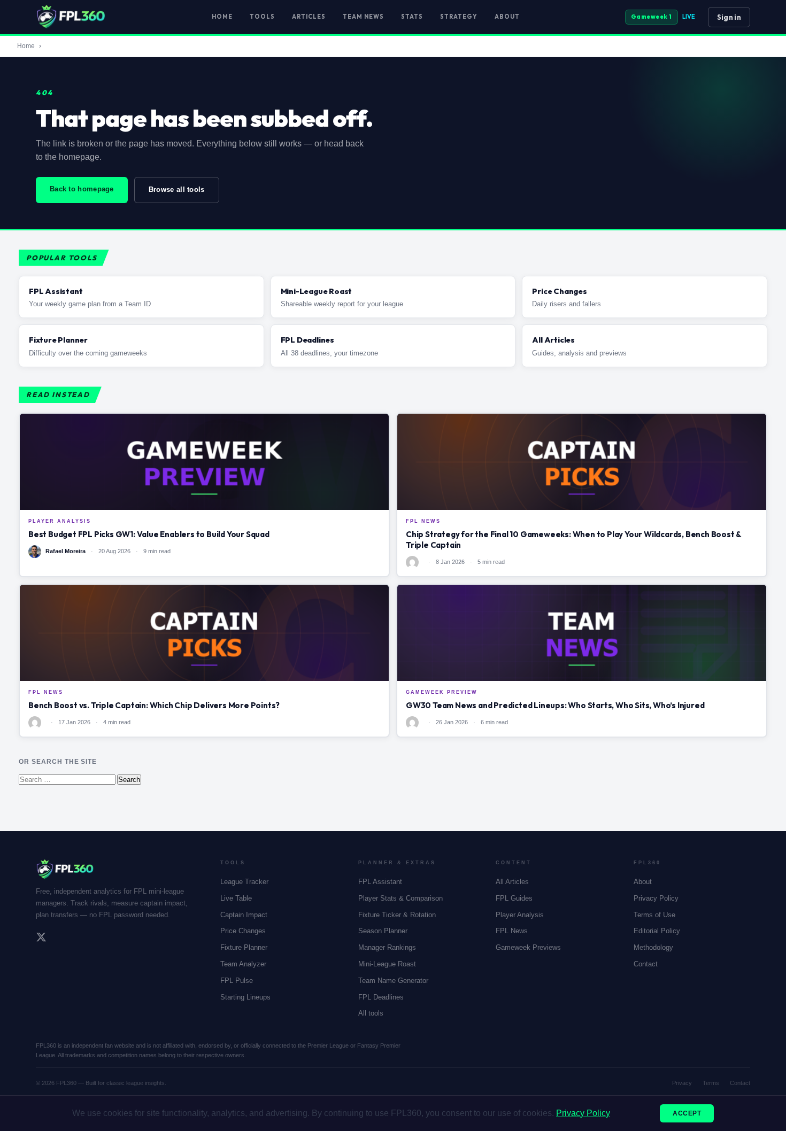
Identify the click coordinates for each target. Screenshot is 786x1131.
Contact (646, 964)
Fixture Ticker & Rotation (397, 915)
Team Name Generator (393, 981)
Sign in (729, 17)
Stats (412, 16)
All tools (370, 1013)
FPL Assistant (380, 882)
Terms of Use (654, 915)
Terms (711, 1083)
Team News (363, 16)
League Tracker (244, 882)
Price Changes (243, 931)
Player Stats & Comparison (400, 898)
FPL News (512, 931)
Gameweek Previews (528, 947)
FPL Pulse (236, 981)
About (507, 16)
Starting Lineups (245, 997)
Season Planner (382, 931)
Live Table (236, 898)
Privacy (682, 1083)
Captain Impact (243, 915)
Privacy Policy (656, 898)
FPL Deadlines (381, 997)
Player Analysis (520, 915)
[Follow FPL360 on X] (41, 939)
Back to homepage (82, 189)
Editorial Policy (657, 931)
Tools (262, 16)
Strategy (458, 16)
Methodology (653, 947)
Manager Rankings (387, 947)
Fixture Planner (243, 947)
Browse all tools (177, 189)
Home (222, 16)
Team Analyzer (243, 964)
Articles (309, 16)
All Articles (512, 882)
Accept (687, 1113)
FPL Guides (514, 898)
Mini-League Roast (387, 964)
